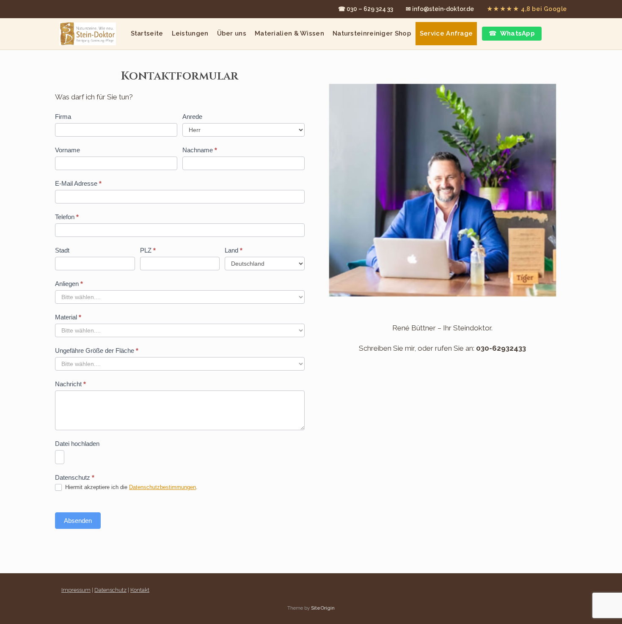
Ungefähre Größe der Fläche (96, 350)
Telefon (67, 216)
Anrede (192, 116)
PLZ (148, 250)
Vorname (67, 150)
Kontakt (139, 590)
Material (68, 317)
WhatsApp (517, 33)
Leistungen (190, 33)
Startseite (147, 33)
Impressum (76, 590)
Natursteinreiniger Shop (372, 33)
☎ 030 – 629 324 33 (365, 8)
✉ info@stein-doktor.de (440, 8)
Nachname (199, 150)
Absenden (78, 520)
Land (233, 250)
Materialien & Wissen (289, 33)
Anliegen (69, 283)
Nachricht (70, 384)
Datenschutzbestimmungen (162, 487)
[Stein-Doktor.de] (87, 33)
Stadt (62, 250)
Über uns (231, 33)
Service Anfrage (446, 33)
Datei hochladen (77, 443)
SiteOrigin (323, 608)
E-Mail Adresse (78, 183)
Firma (63, 116)
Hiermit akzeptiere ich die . (130, 487)
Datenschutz (110, 590)
